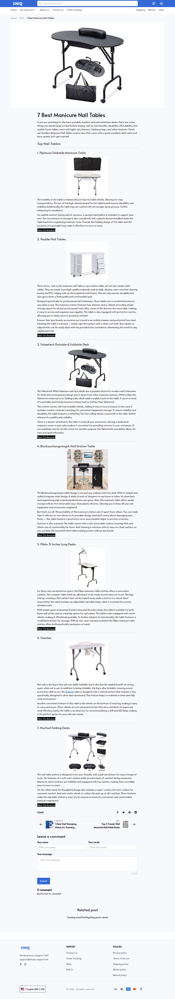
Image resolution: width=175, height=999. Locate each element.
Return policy (119, 969)
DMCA (69, 969)
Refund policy (120, 974)
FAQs (68, 963)
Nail (22, 17)
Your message (44, 854)
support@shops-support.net (34, 959)
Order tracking (73, 958)
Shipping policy (120, 963)
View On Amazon (46, 230)
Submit (43, 881)
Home (14, 17)
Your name (42, 842)
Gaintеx (69, 691)
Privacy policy (120, 952)
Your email (93, 842)
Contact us (71, 952)
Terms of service (121, 958)
